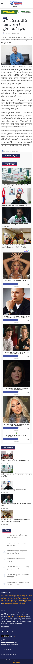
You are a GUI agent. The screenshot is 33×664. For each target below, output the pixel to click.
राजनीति (4, 18)
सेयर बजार (30, 602)
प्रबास (27, 595)
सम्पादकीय (21, 600)
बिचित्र (29, 600)
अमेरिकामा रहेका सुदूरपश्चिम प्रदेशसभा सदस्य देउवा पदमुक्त (18, 575)
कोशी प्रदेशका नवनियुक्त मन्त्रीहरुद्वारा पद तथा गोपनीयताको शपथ (17, 552)
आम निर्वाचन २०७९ (17, 604)
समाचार (2, 595)
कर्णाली (28, 599)
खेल (15, 597)
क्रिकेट (25, 602)
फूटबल (21, 602)
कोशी (2, 600)
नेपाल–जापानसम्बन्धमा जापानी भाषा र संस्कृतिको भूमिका (16, 544)
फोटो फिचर (10, 597)
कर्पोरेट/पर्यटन (4, 599)
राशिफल (25, 600)
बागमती (6, 602)
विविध (3, 604)
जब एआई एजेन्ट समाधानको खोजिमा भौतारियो (16, 560)
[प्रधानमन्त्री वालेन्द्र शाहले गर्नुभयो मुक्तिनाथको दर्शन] (16, 196)
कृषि (18, 602)
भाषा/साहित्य (10, 600)
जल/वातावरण (4, 597)
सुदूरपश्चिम (15, 602)
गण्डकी (10, 602)
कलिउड (24, 597)
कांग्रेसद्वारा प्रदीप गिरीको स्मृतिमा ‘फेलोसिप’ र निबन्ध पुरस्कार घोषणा (16, 504)
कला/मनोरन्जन (19, 597)
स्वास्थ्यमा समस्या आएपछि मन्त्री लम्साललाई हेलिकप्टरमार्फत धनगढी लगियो (18, 568)
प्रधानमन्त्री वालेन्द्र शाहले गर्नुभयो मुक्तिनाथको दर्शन (14, 205)
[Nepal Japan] (16, 3)
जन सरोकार (11, 595)
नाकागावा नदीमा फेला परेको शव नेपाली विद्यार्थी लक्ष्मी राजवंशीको (17, 536)
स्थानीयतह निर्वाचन (8, 604)
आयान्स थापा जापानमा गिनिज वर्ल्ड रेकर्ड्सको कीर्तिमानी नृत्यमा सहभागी (18, 583)
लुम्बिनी (5, 600)
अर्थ (15, 595)
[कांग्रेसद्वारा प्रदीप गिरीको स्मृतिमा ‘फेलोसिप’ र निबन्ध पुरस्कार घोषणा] (16, 215)
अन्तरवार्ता (16, 600)
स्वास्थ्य (2, 602)
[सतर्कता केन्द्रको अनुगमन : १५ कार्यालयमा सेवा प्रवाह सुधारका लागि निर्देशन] (16, 176)
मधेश (11, 599)
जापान (18, 595)
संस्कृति (23, 604)
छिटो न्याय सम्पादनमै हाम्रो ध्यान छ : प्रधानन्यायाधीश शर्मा (15, 460)
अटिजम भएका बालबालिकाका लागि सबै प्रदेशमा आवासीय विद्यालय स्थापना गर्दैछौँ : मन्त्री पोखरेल (14, 246)
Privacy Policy (25, 660)
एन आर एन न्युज (22, 599)
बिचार (30, 595)
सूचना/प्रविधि (15, 599)
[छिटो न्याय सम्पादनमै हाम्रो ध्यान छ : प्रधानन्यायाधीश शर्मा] (16, 455)
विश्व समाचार (22, 595)
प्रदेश (9, 599)
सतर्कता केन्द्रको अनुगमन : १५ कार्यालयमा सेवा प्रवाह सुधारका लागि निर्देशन (16, 475)
